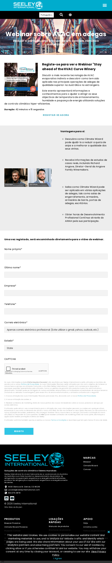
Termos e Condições (59, 420)
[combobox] (3, 562)
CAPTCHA (10, 359)
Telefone (10, 304)
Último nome (12, 267)
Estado (9, 340)
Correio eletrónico (15, 322)
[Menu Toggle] (105, 5)
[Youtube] (12, 498)
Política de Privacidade (30, 384)
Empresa (10, 285)
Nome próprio (13, 249)
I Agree (57, 558)
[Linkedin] (6, 498)
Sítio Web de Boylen (13, 507)
